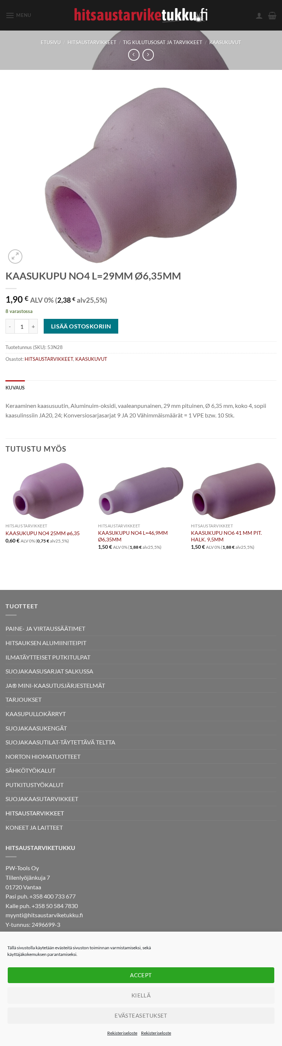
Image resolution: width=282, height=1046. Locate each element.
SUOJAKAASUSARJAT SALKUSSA (49, 671)
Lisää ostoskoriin (81, 326)
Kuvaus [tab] (15, 388)
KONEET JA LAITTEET (34, 827)
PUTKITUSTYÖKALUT (35, 784)
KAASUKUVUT (225, 42)
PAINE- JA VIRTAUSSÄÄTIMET (45, 628)
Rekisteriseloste (122, 1033)
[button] (18, 15)
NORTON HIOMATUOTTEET (43, 756)
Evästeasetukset (141, 1015)
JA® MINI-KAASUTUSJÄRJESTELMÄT (55, 685)
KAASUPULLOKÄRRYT (36, 713)
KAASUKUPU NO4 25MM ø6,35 (43, 533)
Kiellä (141, 995)
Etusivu (51, 42)
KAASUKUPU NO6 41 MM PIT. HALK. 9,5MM (226, 536)
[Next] (276, 512)
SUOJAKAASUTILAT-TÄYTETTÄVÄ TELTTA (60, 742)
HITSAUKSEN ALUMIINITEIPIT (46, 642)
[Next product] (134, 54)
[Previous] (5, 512)
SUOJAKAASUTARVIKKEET (42, 798)
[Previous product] (148, 54)
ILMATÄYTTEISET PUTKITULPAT (48, 657)
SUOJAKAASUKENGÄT (36, 728)
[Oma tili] (259, 15)
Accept (141, 975)
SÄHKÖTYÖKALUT (30, 770)
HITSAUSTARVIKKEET (92, 42)
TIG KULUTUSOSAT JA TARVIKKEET (162, 42)
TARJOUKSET (23, 699)
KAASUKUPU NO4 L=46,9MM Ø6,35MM (133, 536)
